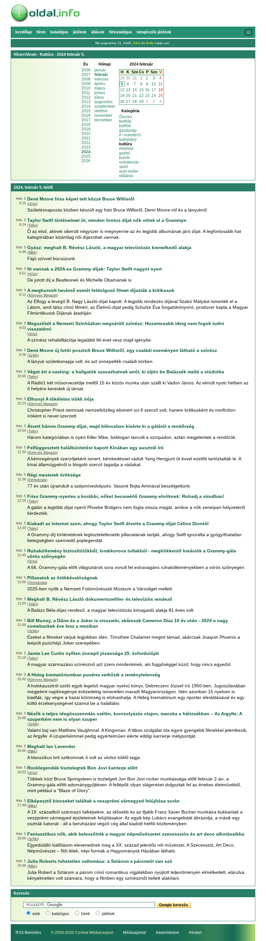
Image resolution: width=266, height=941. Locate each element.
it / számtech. (130, 135)
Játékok (80, 32)
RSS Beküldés (28, 932)
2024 (86, 152)
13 (128, 90)
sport (123, 166)
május (99, 88)
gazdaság (128, 130)
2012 (86, 97)
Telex (33, 225)
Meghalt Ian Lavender (51, 746)
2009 (86, 83)
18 (160, 90)
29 (122, 78)
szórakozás (129, 162)
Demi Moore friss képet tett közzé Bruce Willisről (80, 198)
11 (160, 84)
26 (122, 101)
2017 (86, 120)
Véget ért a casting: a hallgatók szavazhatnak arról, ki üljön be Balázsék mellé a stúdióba (125, 371)
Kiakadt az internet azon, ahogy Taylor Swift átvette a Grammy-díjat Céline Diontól (118, 523)
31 (134, 78)
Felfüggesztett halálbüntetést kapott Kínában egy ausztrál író (95, 447)
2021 (86, 138)
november (103, 115)
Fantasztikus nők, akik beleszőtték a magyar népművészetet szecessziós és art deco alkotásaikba (135, 834)
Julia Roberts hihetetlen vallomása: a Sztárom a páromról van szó (99, 861)
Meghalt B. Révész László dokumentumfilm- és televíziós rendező (99, 599)
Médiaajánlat (134, 932)
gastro (124, 153)
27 (128, 101)
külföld (125, 126)
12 (122, 90)
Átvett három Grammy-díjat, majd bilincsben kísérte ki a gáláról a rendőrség (110, 426)
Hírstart (195, 932)
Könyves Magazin (43, 295)
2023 (86, 147)
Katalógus (59, 32)
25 (160, 95)
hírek (85, 913)
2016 (86, 115)
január (100, 70)
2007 (86, 74)
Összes (125, 117)
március (101, 79)
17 (153, 90)
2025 (86, 156)
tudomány (128, 139)
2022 (86, 142)
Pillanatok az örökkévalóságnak (62, 577)
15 (141, 90)
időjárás (126, 176)
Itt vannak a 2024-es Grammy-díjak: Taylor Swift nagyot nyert (94, 268)
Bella (149, 43)
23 (147, 95)
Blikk (32, 252)
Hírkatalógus (120, 32)
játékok (108, 913)
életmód (126, 148)
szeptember (104, 106)
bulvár (124, 157)
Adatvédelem (167, 932)
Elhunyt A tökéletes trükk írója (60, 399)
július (99, 97)
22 (141, 95)
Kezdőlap (23, 32)
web (36, 913)
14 (134, 90)
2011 (85, 92)
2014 (86, 106)
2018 (86, 124)
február (101, 74)
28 (134, 101)
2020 (86, 133)
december (103, 120)
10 (153, 84)
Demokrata (37, 480)
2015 (86, 111)
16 (147, 90)
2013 (86, 102)
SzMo (33, 355)
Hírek (41, 32)
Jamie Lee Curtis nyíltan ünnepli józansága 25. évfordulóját (93, 653)
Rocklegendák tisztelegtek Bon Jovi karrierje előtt (82, 767)
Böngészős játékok (154, 32)
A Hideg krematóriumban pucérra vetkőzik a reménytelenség (93, 674)
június (99, 92)
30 (128, 78)
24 (153, 95)
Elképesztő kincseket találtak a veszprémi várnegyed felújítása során (103, 800)
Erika (136, 43)
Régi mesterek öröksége (54, 474)
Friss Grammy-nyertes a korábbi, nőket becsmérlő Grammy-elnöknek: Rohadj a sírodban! (125, 496)
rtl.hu (32, 204)
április (99, 83)
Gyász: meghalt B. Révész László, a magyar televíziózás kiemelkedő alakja (109, 247)
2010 (86, 88)
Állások (97, 32)
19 (122, 95)
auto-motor (128, 171)
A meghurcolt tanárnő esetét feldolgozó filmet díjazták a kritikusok (101, 290)
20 (128, 95)
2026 (86, 161)
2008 (86, 79)
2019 (86, 129)
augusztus (103, 102)
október (101, 111)
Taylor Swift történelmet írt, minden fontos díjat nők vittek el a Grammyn (107, 220)
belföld (125, 121)
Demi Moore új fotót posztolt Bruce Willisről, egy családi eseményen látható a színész (122, 350)
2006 (86, 70)
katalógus (60, 913)
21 (134, 95)
